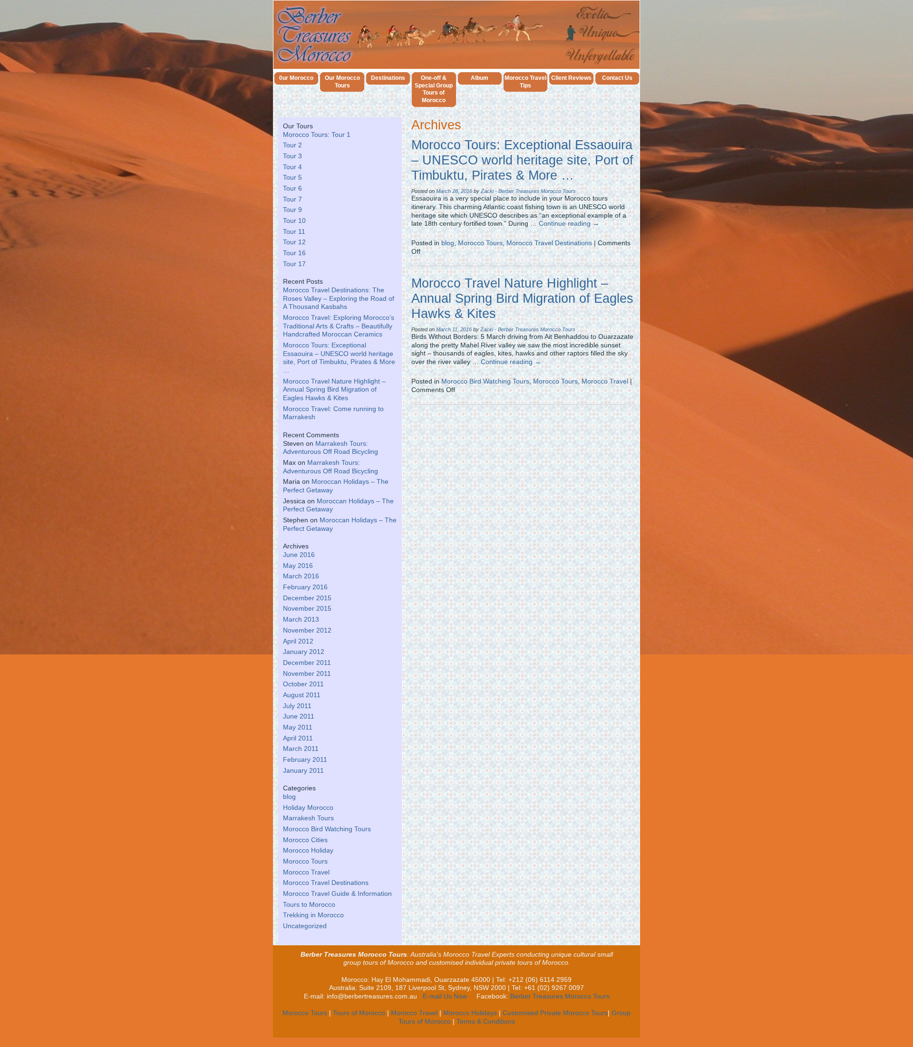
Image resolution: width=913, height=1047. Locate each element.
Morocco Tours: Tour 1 (316, 134)
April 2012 (298, 641)
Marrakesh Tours (308, 818)
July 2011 (297, 706)
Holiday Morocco (308, 807)
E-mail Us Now (445, 996)
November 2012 (307, 630)
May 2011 (297, 727)
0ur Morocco (296, 78)
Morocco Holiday (308, 850)
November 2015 (307, 608)
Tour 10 (294, 220)
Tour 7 (292, 199)
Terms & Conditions (485, 1021)
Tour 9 (292, 209)
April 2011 (298, 738)
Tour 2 (292, 145)
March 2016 (301, 576)
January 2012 (303, 651)
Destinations (388, 78)
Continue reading (569, 223)
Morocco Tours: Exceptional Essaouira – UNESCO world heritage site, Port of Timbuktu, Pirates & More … (522, 160)
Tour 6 (292, 188)
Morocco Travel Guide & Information (337, 893)
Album (479, 78)
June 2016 (299, 554)
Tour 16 (294, 253)
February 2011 (305, 759)
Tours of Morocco (359, 1013)
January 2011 (303, 770)
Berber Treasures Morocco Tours (560, 996)
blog (289, 796)
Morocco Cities (305, 840)
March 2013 (301, 619)
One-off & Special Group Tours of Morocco (434, 89)
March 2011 (301, 748)
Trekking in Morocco (313, 915)
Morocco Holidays (470, 1013)
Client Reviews (571, 78)
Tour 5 (292, 177)
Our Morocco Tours (342, 82)
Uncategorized (305, 926)
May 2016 (298, 565)
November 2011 (307, 673)
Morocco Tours (305, 861)
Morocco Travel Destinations (326, 882)
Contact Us (617, 78)
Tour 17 (294, 264)
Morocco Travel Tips (525, 82)
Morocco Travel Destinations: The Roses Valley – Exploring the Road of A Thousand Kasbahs (338, 298)
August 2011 (302, 695)
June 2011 (298, 716)
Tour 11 (294, 231)
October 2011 (303, 684)
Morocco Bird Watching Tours (327, 829)
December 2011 (307, 662)
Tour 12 (294, 242)
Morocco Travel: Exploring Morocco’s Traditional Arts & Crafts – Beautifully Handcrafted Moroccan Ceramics (338, 326)
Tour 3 (292, 156)
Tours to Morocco (309, 904)
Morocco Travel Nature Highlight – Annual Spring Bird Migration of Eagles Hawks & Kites (334, 390)
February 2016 (305, 587)
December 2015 (307, 598)
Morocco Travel (306, 872)
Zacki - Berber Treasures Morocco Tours (528, 191)
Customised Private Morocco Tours (555, 1013)
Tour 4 (292, 167)
